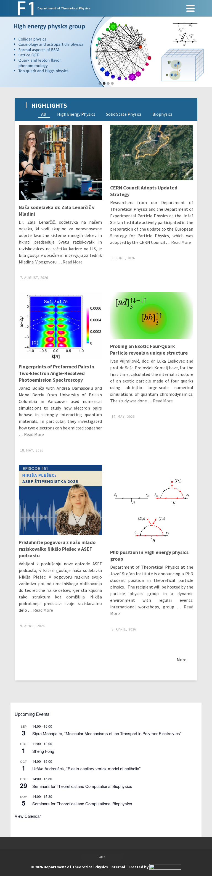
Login (102, 857)
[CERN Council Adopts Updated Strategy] (151, 152)
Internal (117, 866)
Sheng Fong (43, 751)
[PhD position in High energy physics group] (151, 505)
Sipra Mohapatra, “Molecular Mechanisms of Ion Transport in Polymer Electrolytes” (106, 733)
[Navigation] (190, 8)
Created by (138, 866)
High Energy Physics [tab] (76, 114)
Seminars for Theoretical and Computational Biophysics (82, 786)
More (181, 659)
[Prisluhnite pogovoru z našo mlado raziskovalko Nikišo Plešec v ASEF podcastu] (60, 500)
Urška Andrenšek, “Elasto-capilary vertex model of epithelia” (86, 768)
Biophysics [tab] (162, 114)
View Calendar (28, 816)
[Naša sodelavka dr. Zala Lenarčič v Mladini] (60, 162)
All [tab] (43, 114)
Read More (73, 262)
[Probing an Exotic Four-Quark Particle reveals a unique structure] (151, 315)
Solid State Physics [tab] (124, 114)
